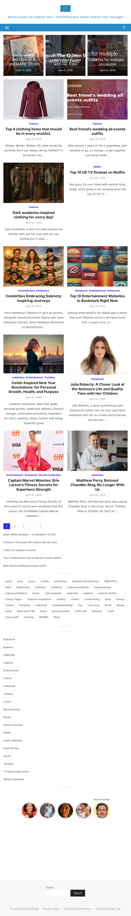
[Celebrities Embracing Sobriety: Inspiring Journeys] (33, 266)
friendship (24, 605)
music (8, 611)
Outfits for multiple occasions (19, 550)
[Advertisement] (65, 848)
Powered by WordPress (77, 908)
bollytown (40, 587)
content (75, 599)
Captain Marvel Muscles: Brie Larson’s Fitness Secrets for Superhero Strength (33, 485)
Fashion (33, 123)
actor (20, 581)
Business (8, 647)
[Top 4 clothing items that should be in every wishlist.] (33, 99)
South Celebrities (12, 740)
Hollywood (42, 290)
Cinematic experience (39, 599)
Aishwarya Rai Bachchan (85, 581)
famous (120, 599)
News (43, 611)
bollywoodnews (102, 587)
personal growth (61, 611)
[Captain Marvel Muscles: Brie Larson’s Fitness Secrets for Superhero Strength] (33, 451)
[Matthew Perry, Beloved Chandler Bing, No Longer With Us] (97, 451)
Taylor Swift (11, 617)
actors (31, 581)
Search (50, 887)
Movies (121, 605)
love (80, 605)
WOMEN (43, 617)
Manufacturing (11, 709)
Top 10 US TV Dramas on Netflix (97, 172)
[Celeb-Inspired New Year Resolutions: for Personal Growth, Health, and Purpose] (33, 354)
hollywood (41, 605)
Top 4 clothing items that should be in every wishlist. (33, 131)
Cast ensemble (53, 593)
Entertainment (26, 290)
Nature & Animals (13, 724)
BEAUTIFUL (111, 581)
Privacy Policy (51, 908)
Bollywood (81, 290)
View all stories (101, 799)
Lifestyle (8, 693)
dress (108, 599)
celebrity (88, 593)
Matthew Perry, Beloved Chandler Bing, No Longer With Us (97, 485)
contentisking (91, 599)
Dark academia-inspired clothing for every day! (34, 215)
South (110, 611)
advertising (60, 581)
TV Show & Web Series (16, 771)
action (8, 581)
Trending (49, 377)
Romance (97, 611)
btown (35, 593)
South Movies (10, 748)
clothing (60, 599)
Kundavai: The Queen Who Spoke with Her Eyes (30, 542)
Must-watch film (26, 611)
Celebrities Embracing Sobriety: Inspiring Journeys (34, 298)
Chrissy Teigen (13, 599)
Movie (108, 605)
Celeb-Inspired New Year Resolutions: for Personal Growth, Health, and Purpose (34, 387)
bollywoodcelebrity (78, 587)
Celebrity (8, 662)
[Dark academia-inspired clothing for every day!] (33, 183)
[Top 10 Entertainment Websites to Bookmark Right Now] (97, 266)
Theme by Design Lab (108, 908)
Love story (93, 605)
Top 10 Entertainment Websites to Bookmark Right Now (97, 298)
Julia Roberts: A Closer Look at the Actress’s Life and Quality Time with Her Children (97, 389)
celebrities (18, 377)
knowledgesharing (62, 605)
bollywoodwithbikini (16, 593)
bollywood (56, 587)
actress (45, 581)
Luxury (7, 701)
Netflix (97, 166)
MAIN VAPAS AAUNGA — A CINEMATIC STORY (29, 534)
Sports (7, 756)
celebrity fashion (107, 593)
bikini (8, 587)
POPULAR (80, 611)
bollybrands (23, 587)
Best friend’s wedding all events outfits (97, 131)
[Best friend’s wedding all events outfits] (97, 99)
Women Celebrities (50, 474)
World (57, 617)
